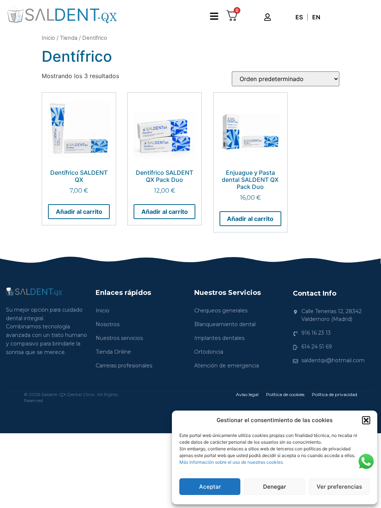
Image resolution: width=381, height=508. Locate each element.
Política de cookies (285, 394)
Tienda (68, 38)
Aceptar (210, 486)
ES (299, 17)
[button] (366, 420)
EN (316, 17)
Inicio (48, 38)
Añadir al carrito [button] (79, 211)
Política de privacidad (334, 394)
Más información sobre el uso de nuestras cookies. (231, 462)
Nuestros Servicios (227, 293)
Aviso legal (247, 394)
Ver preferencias (339, 486)
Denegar (274, 486)
